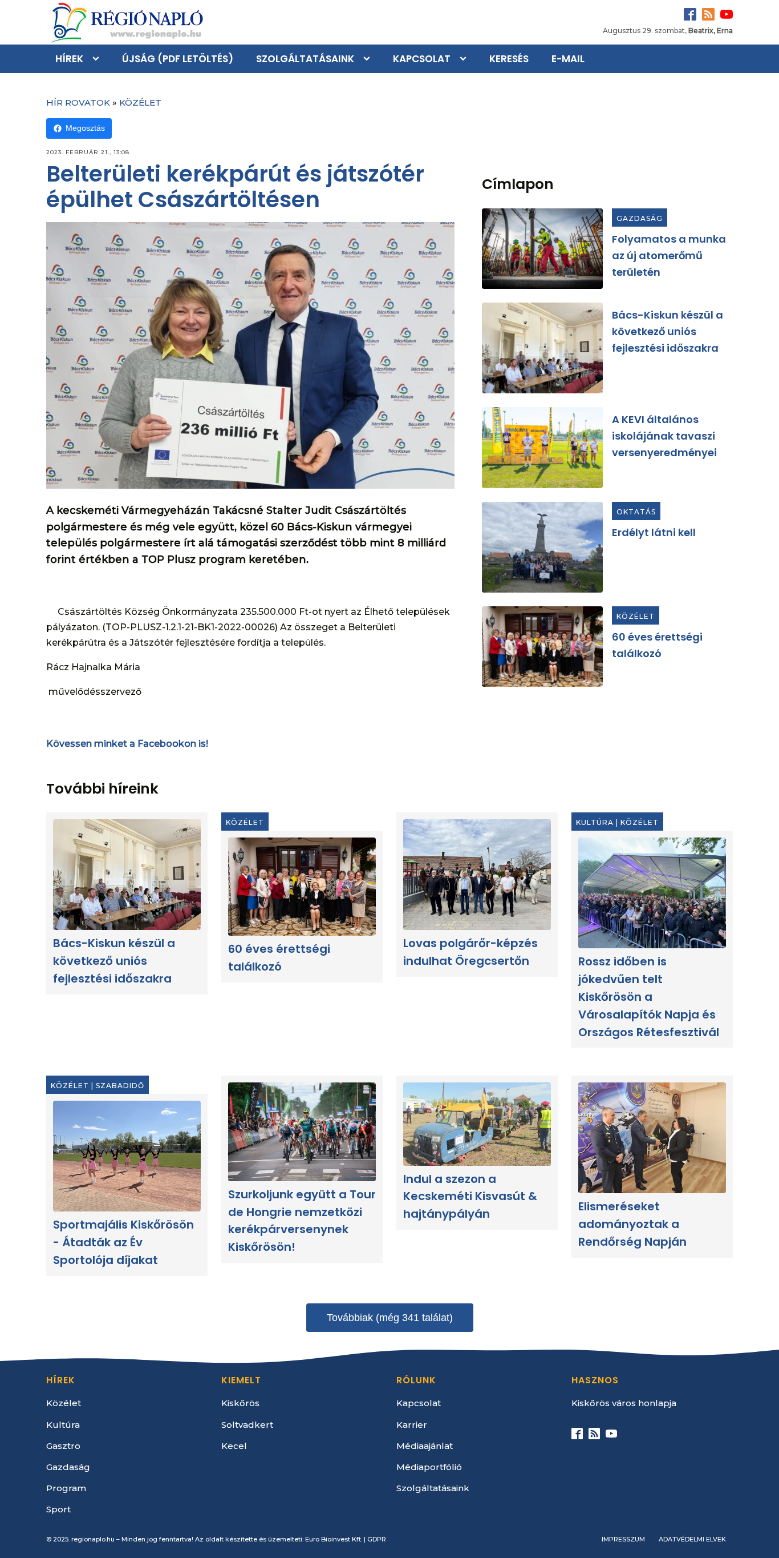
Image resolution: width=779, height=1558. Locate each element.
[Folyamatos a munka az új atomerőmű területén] (542, 248)
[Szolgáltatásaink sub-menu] (369, 59)
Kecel (234, 1445)
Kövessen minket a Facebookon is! (127, 743)
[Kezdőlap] (126, 22)
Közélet (140, 102)
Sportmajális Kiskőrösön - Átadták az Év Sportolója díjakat (123, 1242)
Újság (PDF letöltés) (177, 59)
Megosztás (85, 127)
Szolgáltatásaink (305, 59)
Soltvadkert (247, 1424)
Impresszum (623, 1539)
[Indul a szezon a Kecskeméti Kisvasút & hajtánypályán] (477, 1124)
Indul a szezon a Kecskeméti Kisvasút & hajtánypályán (470, 1196)
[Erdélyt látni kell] (542, 547)
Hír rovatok (78, 102)
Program (66, 1488)
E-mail (568, 59)
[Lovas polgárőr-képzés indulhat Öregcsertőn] (477, 874)
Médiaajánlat (424, 1445)
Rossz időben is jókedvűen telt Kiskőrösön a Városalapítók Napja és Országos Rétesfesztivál (648, 997)
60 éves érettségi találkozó (279, 958)
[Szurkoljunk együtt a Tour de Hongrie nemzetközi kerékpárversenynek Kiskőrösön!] (302, 1131)
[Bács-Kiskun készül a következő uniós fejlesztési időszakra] (542, 348)
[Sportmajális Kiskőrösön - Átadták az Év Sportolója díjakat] (127, 1156)
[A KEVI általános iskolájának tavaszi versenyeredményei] (542, 447)
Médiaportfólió (429, 1467)
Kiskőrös (240, 1403)
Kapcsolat (422, 59)
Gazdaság (639, 218)
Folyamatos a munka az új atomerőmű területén (669, 255)
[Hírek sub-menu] (98, 59)
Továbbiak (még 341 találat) (390, 1317)
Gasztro (63, 1445)
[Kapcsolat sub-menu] (465, 59)
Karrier (411, 1424)
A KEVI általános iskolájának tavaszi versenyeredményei (664, 436)
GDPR (376, 1539)
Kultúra (595, 822)
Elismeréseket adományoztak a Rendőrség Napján (632, 1224)
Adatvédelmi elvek (692, 1539)
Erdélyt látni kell (654, 532)
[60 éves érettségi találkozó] (542, 646)
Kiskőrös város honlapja (623, 1403)
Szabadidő (120, 1085)
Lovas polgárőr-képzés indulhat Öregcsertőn (470, 952)
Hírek (69, 59)
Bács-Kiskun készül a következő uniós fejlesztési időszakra (667, 331)
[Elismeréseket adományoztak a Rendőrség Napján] (652, 1137)
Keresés (509, 59)
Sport (58, 1509)
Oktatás (636, 512)
